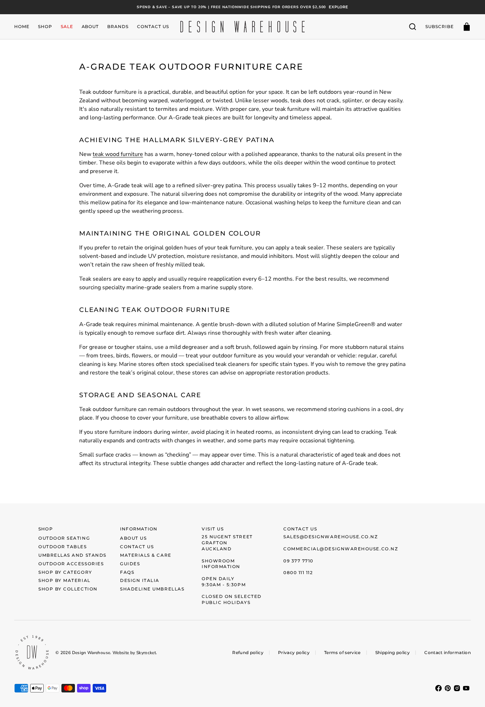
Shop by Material (64, 580)
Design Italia (139, 580)
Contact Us (137, 546)
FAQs (127, 572)
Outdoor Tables (62, 546)
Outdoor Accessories (71, 563)
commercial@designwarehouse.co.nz (340, 548)
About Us (133, 538)
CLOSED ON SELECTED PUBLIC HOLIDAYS (232, 599)
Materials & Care (145, 555)
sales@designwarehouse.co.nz (330, 536)
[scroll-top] (470, 692)
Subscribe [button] (439, 26)
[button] (412, 26)
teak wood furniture (118, 154)
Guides (130, 563)
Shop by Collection (68, 589)
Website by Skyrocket (134, 652)
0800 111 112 (298, 572)
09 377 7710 (298, 560)
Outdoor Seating (64, 538)
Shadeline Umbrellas (152, 589)
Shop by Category (65, 572)
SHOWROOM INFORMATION (221, 564)
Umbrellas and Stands (72, 555)
